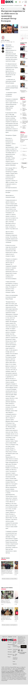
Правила (15, 664)
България (10, 639)
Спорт (9, 646)
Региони (10, 642)
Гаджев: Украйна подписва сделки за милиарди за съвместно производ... (25, 62)
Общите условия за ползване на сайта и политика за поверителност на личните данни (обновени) (12, 671)
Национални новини (23, 43)
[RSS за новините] (22, 650)
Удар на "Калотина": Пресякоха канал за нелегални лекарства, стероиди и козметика (6, 601)
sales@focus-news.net (15, 658)
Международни (10, 644)
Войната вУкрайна (24, 118)
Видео (9, 656)
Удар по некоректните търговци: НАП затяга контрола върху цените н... (25, 77)
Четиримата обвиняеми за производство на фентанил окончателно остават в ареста (6, 618)
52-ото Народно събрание (24, 114)
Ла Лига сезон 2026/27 (24, 127)
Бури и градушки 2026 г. (24, 109)
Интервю (10, 651)
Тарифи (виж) (14, 651)
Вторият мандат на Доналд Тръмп (24, 103)
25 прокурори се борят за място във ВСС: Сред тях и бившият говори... (25, 69)
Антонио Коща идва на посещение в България (25, 47)
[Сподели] (3, 51)
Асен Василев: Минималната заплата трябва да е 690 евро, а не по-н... (25, 84)
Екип (14, 661)
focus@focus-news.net (15, 646)
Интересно (10, 654)
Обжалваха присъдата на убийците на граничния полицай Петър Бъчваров (6, 572)
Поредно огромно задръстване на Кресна (25, 54)
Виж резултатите (24, 167)
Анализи (10, 649)
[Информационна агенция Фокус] (19, 650)
